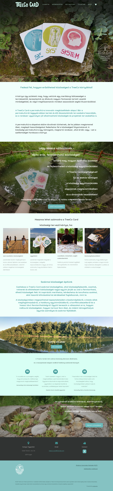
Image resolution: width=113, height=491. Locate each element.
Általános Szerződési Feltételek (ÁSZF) (87, 465)
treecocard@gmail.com (56, 451)
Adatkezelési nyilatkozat (91, 469)
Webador (95, 486)
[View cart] (96, 4)
